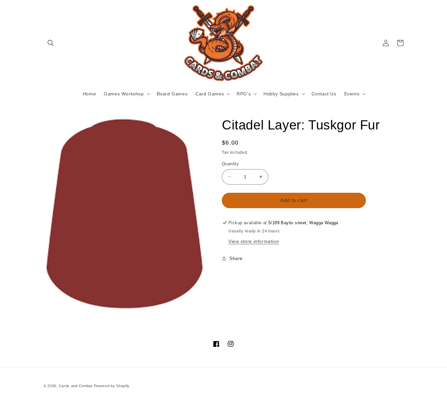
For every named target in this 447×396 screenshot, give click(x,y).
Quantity (230, 163)
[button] (51, 43)
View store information (253, 241)
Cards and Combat (76, 386)
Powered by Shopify (112, 386)
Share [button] (236, 258)
